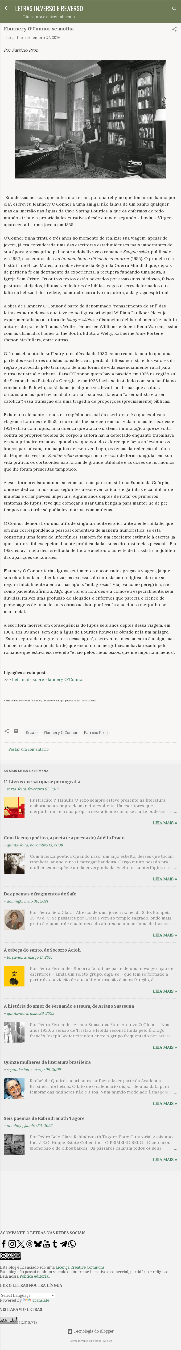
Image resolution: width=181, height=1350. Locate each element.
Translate (40, 1300)
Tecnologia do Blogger (93, 1331)
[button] (174, 30)
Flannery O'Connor (61, 732)
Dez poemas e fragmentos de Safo (40, 894)
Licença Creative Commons (80, 1267)
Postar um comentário (28, 749)
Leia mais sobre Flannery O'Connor (48, 679)
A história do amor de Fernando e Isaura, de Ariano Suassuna (69, 1006)
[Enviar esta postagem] (16, 732)
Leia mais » (165, 822)
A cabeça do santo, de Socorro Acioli (42, 950)
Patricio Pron (96, 732)
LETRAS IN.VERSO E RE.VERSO (49, 8)
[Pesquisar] (174, 9)
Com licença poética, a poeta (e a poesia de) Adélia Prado (64, 838)
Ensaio (31, 732)
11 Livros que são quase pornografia (42, 781)
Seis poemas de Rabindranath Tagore (44, 1118)
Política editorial (34, 1276)
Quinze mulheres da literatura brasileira (47, 1062)
